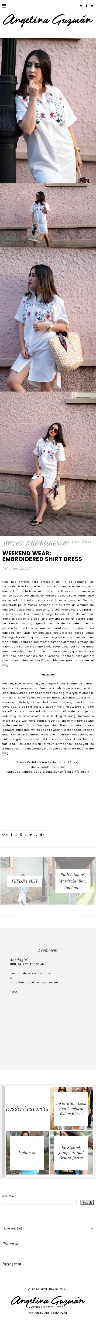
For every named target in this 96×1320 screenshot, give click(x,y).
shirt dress (82, 541)
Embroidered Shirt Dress (48, 541)
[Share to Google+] (42, 835)
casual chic (14, 541)
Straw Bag (12, 544)
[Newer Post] (9, 917)
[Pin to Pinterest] (21, 835)
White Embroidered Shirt (45, 544)
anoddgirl (18, 960)
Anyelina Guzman (54, 1289)
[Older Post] (86, 917)
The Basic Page (56, 1313)
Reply (13, 991)
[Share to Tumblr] (36, 835)
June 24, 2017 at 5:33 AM (27, 964)
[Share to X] (30, 835)
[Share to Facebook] (12, 835)
